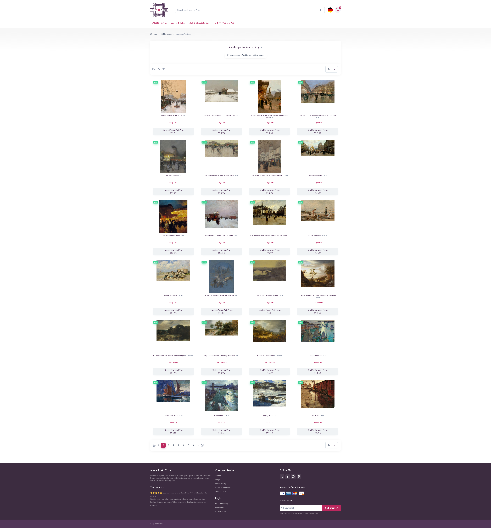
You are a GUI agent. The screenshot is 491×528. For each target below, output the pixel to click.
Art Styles (178, 23)
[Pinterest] (299, 476)
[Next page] (202, 445)
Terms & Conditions (223, 487)
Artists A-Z (160, 23)
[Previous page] (154, 445)
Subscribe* (331, 508)
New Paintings (224, 23)
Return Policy (220, 491)
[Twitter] (282, 476)
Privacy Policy (220, 483)
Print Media (219, 507)
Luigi (173, 123)
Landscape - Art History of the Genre (247, 55)
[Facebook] (287, 476)
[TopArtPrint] (159, 10)
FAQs (217, 479)
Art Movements (166, 34)
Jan (318, 302)
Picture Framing (221, 503)
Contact (218, 476)
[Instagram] (293, 476)
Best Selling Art (200, 23)
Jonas (318, 363)
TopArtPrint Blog (221, 511)
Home (155, 34)
